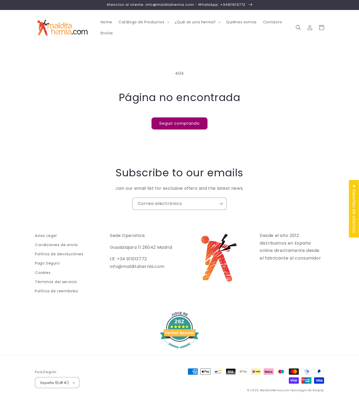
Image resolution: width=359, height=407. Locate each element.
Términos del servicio (56, 281)
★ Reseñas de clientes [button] (354, 208)
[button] (143, 22)
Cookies (42, 272)
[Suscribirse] (221, 204)
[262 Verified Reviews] (179, 351)
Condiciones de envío (56, 244)
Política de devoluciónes (59, 254)
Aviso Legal (46, 235)
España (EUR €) (54, 382)
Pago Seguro (47, 263)
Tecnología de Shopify (307, 390)
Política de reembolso (56, 291)
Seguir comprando (179, 123)
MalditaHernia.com (274, 390)
